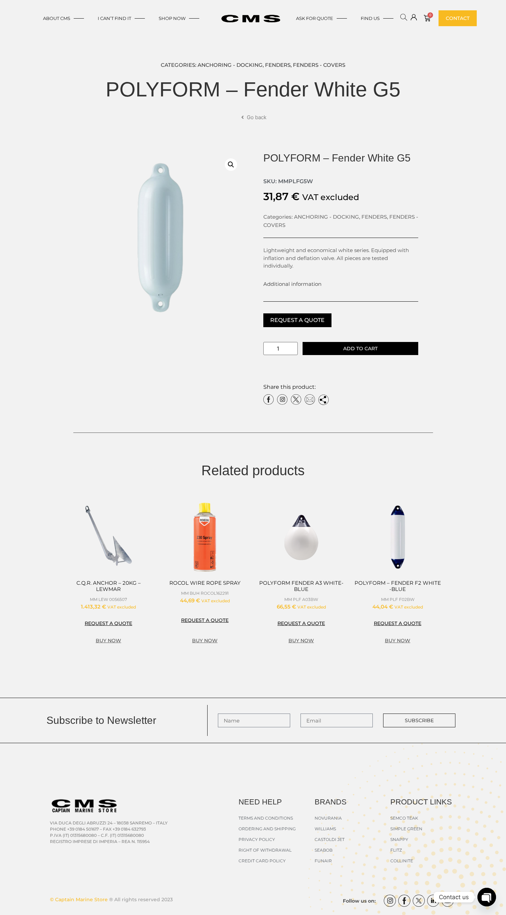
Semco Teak (404, 818)
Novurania (328, 818)
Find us (370, 18)
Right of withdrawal (265, 850)
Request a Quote (297, 320)
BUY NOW (108, 640)
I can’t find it (114, 18)
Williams (325, 828)
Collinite (401, 860)
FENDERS (278, 65)
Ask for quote (314, 18)
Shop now (172, 18)
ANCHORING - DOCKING (230, 65)
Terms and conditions (266, 818)
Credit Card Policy (262, 860)
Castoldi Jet (330, 839)
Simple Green (406, 828)
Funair (323, 860)
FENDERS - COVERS (319, 65)
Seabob (324, 850)
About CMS (56, 18)
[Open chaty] (486, 897)
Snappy (399, 839)
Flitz (396, 850)
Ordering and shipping (267, 828)
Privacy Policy (257, 839)
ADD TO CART (360, 348)
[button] (231, 164)
